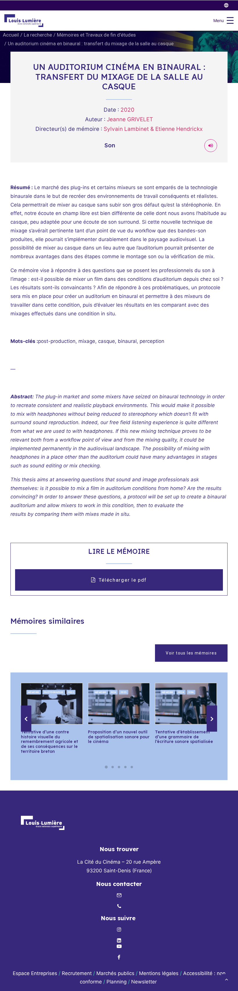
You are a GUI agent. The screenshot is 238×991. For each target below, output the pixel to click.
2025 (71, 692)
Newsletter (144, 982)
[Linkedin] (119, 941)
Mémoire (33, 692)
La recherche (38, 35)
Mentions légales (158, 973)
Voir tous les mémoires (191, 653)
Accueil (11, 35)
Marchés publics (115, 973)
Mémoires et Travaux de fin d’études (96, 35)
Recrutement (77, 973)
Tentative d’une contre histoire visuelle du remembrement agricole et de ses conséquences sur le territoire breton (49, 741)
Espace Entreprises (35, 973)
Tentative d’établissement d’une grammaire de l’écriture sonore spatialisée (184, 736)
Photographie (54, 692)
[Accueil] (42, 823)
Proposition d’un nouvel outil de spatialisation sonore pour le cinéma (118, 736)
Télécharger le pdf (123, 580)
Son (113, 692)
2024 (181, 692)
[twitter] (229, 5)
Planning (117, 982)
